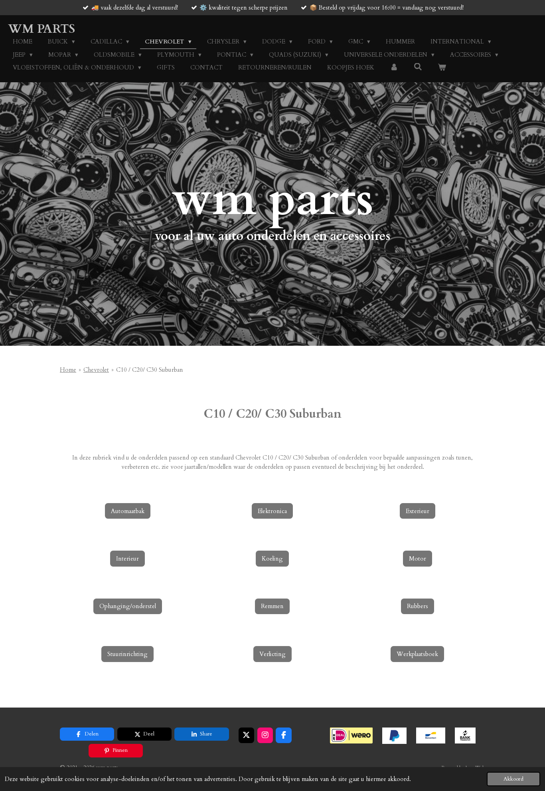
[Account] (394, 67)
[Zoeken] (418, 67)
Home (68, 370)
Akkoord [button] (513, 779)
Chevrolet (96, 370)
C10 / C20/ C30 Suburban (149, 370)
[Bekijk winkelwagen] (442, 67)
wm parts (41, 29)
